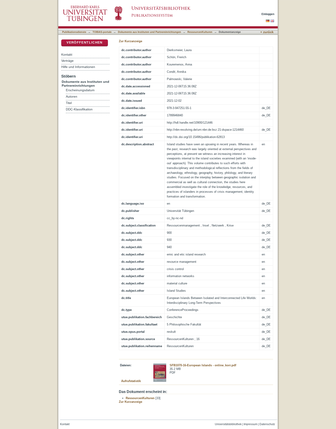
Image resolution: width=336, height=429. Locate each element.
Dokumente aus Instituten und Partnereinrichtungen (149, 32)
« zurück (267, 32)
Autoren (71, 96)
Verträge (67, 60)
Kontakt (66, 54)
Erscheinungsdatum (80, 90)
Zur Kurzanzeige (130, 41)
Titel (69, 103)
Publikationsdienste (74, 32)
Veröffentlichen (84, 42)
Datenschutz (267, 424)
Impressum (250, 424)
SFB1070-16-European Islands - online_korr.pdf (203, 365)
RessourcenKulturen (199, 32)
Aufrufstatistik (131, 381)
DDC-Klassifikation (79, 109)
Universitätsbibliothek (228, 424)
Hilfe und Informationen (78, 67)
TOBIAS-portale (102, 32)
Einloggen (267, 14)
